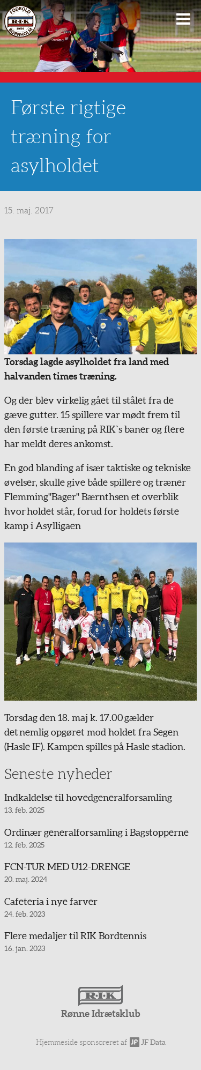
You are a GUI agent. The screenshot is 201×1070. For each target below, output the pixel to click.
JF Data (152, 1042)
